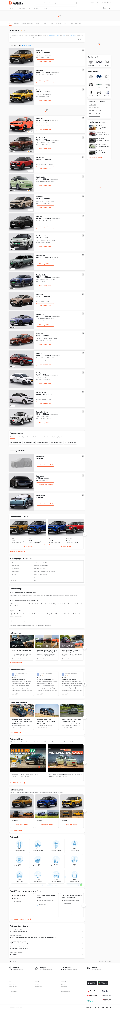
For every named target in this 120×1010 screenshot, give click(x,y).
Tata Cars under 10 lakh (29, 442)
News (37, 23)
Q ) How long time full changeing (19, 948)
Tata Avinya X (40, 495)
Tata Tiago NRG (92, 105)
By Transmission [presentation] (37, 437)
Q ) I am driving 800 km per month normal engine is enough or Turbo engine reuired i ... (34, 937)
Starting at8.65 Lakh (102, 152)
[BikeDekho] (92, 991)
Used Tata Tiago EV (101, 144)
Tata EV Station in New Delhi (22, 919)
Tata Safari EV (40, 456)
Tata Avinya (40, 476)
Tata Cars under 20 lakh (56, 442)
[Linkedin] (110, 1007)
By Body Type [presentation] (21, 437)
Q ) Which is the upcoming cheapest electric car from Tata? (26, 621)
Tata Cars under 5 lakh (15, 442)
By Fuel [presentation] (29, 437)
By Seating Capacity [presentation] (57, 437)
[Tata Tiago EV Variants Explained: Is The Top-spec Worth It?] (66, 758)
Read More (81, 39)
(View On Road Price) (55, 52)
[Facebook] (95, 1007)
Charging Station (27, 23)
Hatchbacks (52, 35)
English (92, 2)
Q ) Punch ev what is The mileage (19, 943)
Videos (51, 23)
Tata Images (18, 830)
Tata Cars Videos (19, 782)
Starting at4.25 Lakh (102, 128)
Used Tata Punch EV (101, 150)
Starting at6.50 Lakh (102, 146)
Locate (18, 913)
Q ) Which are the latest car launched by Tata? (23, 592)
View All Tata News (15, 662)
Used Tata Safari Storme (102, 126)
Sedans (58, 35)
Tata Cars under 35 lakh (70, 442)
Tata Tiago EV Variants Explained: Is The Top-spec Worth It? (65, 774)
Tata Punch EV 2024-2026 (95, 113)
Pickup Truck (72, 35)
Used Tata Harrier (100, 138)
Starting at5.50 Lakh (102, 140)
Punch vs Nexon (28, 546)
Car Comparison (19, 551)
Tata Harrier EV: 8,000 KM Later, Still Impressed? (25, 774)
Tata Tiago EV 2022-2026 (95, 110)
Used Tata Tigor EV (101, 132)
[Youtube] (103, 1007)
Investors (11, 993)
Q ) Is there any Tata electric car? (19, 611)
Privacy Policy (12, 989)
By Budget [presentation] (12, 437)
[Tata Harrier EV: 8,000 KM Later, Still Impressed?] (28, 758)
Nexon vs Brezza (66, 546)
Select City (107, 8)
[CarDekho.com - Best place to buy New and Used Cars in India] (16, 3)
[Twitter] (98, 1007)
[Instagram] (107, 1007)
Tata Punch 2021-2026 (94, 116)
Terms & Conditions (13, 986)
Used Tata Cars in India (94, 157)
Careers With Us (12, 984)
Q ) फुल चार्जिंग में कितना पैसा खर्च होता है (18, 931)
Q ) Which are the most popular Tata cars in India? (24, 600)
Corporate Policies (12, 991)
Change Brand (27, 45)
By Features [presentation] (47, 437)
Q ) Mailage (13, 954)
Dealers (16, 23)
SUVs (64, 35)
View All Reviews (14, 732)
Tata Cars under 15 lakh (42, 442)
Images (44, 23)
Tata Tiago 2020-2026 (94, 107)
